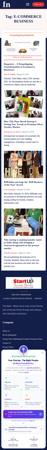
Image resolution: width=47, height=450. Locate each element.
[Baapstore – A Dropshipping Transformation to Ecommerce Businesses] (23, 46)
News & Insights (10, 74)
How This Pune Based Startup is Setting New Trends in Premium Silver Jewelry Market (23, 124)
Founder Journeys (10, 253)
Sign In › (32, 421)
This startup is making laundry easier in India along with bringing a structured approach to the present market (23, 244)
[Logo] (6, 4)
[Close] (42, 352)
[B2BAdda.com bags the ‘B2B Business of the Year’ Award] (23, 164)
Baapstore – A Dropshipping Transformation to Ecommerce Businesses (19, 67)
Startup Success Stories (12, 132)
